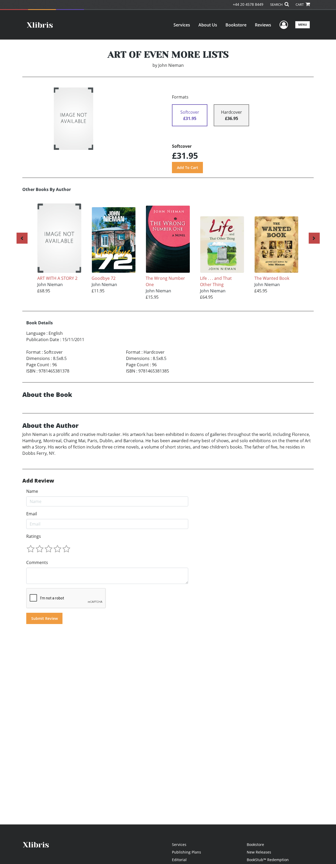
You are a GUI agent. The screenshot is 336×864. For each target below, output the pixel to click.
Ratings (33, 536)
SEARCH (277, 4)
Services (182, 25)
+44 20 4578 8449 (248, 4)
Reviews (263, 25)
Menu (302, 24)
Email (31, 514)
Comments (37, 562)
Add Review (38, 481)
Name (32, 491)
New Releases (259, 852)
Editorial (179, 859)
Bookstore (235, 25)
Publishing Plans (186, 852)
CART (300, 4)
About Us (207, 25)
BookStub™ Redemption (268, 859)
